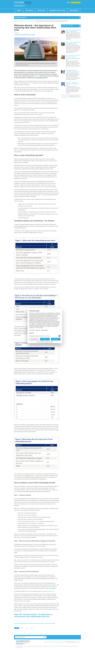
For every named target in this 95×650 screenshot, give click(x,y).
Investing (41, 10)
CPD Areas (29, 10)
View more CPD (74, 96)
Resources (74, 10)
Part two (37, 76)
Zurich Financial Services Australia (26, 34)
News (19, 10)
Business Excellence (57, 10)
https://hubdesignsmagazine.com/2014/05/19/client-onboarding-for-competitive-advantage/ (35, 623)
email (32, 628)
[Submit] (77, 6)
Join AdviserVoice (76, 2)
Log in (68, 2)
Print (27, 628)
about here (49, 591)
